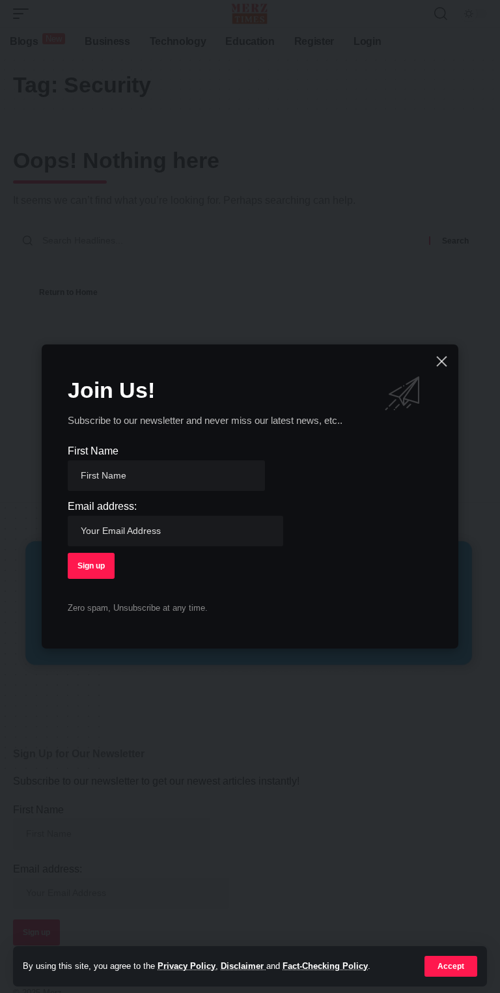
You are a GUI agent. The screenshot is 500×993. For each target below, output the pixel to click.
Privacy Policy (186, 966)
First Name (93, 450)
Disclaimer (243, 966)
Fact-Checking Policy (325, 966)
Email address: (102, 506)
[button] (450, 966)
